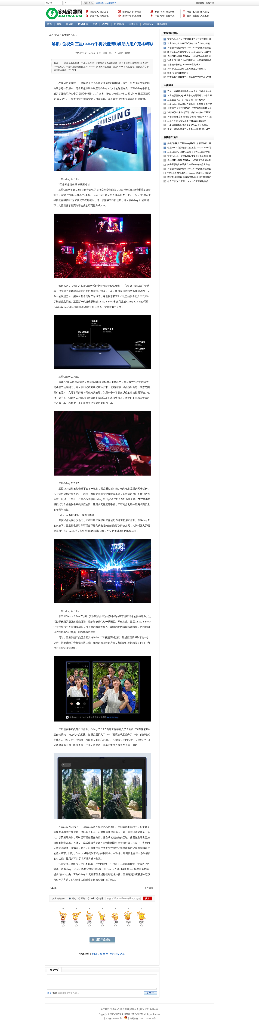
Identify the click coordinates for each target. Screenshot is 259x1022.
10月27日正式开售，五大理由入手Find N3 (186, 69)
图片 (83, 898)
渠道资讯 (94, 15)
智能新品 (148, 24)
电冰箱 (196, 12)
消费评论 (126, 15)
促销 (162, 15)
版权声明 (124, 1009)
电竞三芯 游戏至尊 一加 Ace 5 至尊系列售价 (187, 181)
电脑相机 (162, 24)
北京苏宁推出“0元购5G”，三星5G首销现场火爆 (189, 108)
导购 (162, 12)
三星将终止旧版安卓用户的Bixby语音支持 (186, 121)
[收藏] (120, 53)
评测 (157, 15)
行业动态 (94, 12)
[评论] (127, 53)
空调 (189, 15)
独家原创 (104, 12)
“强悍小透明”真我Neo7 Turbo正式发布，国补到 (189, 173)
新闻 (87, 13)
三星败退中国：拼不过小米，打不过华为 (186, 100)
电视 (189, 12)
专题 (157, 12)
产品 (184, 13)
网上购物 (136, 15)
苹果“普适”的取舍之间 (177, 73)
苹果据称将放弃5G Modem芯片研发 (183, 64)
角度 (105, 954)
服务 (151, 13)
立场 (99, 954)
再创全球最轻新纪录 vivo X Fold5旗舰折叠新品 (189, 168)
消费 (119, 13)
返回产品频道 (103, 939)
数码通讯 (204, 12)
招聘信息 (134, 1009)
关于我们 (105, 1009)
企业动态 (170, 15)
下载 (92, 898)
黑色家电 (104, 15)
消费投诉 (126, 12)
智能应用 (133, 24)
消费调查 (136, 12)
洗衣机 (196, 15)
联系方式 (114, 1009)
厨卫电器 (204, 15)
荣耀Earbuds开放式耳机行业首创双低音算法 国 (189, 156)
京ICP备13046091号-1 (114, 1018)
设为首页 (200, 3)
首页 (49, 24)
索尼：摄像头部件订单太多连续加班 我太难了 (188, 129)
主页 (51, 34)
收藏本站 (210, 3)
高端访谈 (170, 12)
